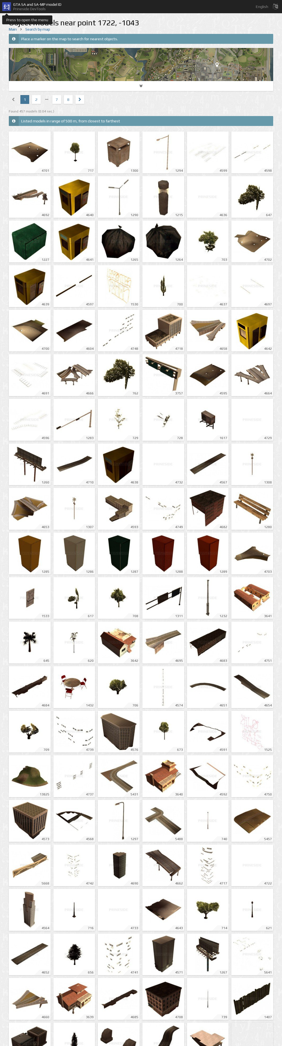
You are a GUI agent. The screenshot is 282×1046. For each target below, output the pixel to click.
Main (13, 29)
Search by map (37, 29)
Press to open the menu (27, 20)
